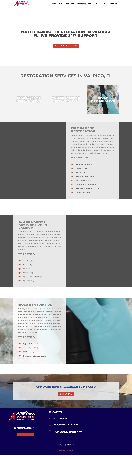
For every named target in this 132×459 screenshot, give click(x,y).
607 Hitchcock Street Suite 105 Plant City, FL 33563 (67, 432)
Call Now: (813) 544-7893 (66, 46)
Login (71, 451)
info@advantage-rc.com (65, 425)
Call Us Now (66, 394)
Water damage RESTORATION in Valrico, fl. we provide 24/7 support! (66, 34)
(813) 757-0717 (60, 418)
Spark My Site (63, 451)
